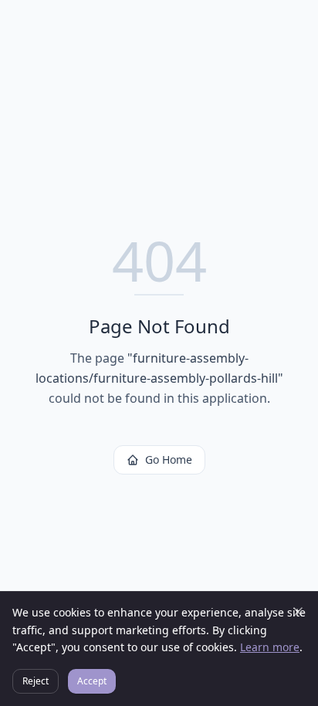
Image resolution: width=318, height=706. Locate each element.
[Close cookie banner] (298, 612)
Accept (92, 680)
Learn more (269, 647)
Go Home (168, 459)
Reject (35, 680)
